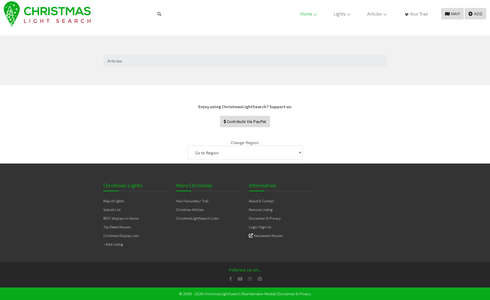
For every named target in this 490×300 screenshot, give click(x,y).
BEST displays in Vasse (121, 218)
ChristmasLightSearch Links (197, 218)
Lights (340, 13)
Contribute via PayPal (246, 121)
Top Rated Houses (117, 227)
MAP (455, 13)
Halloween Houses (268, 236)
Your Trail (419, 13)
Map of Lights (113, 201)
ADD (478, 13)
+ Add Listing (113, 244)
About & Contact (261, 201)
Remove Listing (261, 210)
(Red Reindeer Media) (258, 294)
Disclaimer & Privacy (265, 218)
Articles (374, 13)
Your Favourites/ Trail (192, 201)
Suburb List (111, 210)
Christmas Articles (190, 210)
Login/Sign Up (260, 227)
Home (306, 13)
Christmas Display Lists (121, 236)
